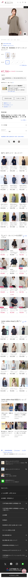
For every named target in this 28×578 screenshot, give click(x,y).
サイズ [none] (2, 62)
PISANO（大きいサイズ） (8, 45)
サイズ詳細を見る (23, 65)
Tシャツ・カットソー (7, 452)
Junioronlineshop (8, 450)
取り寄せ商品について (8, 104)
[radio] (8, 56)
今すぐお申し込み (11, 91)
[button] (14, 21)
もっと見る (23, 120)
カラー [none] (2, 54)
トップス (24, 450)
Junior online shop (7, 43)
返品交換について (7, 106)
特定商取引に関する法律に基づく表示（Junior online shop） (12, 136)
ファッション (17, 450)
